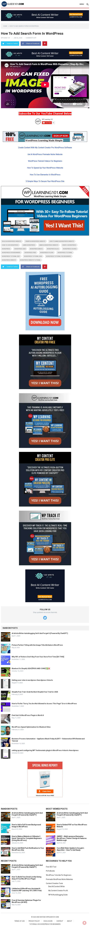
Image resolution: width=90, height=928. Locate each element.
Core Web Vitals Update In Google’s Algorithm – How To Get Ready (70, 849)
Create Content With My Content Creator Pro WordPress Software (45, 147)
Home (5, 26)
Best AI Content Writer (56, 886)
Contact (59, 921)
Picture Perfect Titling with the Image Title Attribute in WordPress (37, 645)
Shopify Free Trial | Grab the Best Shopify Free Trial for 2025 (35, 692)
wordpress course (69, 249)
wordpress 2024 (20, 249)
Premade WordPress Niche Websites (59, 879)
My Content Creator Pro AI (58, 890)
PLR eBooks (50, 871)
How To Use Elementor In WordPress (45, 174)
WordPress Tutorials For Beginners (58, 875)
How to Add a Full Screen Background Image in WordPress (26, 826)
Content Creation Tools (54, 883)
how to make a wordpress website (62, 241)
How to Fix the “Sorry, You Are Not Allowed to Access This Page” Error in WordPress (44, 704)
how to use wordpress (10, 245)
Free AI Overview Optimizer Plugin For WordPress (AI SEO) (26, 901)
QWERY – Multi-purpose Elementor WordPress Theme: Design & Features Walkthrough (72, 838)
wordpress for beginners (11, 252)
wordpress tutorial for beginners (58, 256)
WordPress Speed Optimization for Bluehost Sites (31, 727)
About (69, 921)
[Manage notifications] (84, 923)
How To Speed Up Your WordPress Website (45, 168)
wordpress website (9, 260)
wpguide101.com (52, 917)
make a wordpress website (48, 245)
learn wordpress (29, 245)
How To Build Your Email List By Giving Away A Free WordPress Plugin (26, 878)
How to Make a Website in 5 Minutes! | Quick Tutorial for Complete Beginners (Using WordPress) (27, 838)
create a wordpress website (35, 241)
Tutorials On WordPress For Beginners (45, 924)
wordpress (6, 249)
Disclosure (48, 921)
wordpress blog (53, 249)
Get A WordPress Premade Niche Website (45, 154)
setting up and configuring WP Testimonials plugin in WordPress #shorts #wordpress (45, 750)
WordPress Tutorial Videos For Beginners (45, 161)
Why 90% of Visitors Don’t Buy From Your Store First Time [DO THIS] (38, 657)
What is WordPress (69, 245)
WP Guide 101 (5, 38)
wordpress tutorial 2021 (11, 256)
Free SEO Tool (51, 867)
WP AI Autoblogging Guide (58, 895)
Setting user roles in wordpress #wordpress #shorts (32, 680)
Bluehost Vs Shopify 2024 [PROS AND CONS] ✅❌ (31, 668)
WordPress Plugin (46, 252)
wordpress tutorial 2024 (33, 256)
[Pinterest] (44, 43)
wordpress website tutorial (30, 260)
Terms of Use (19, 921)
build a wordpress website (11, 241)
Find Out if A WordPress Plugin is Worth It (28, 715)
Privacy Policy (34, 921)
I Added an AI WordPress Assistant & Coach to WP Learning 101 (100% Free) (27, 889)
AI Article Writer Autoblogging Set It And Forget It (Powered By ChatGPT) (40, 633)
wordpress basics (36, 249)
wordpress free (30, 252)
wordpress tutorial (65, 252)
